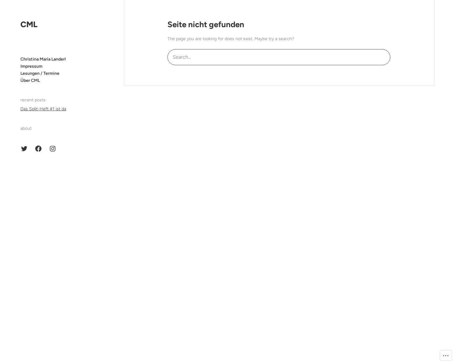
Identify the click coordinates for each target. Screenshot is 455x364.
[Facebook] (38, 148)
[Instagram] (52, 148)
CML (28, 24)
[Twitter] (24, 148)
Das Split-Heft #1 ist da (43, 109)
